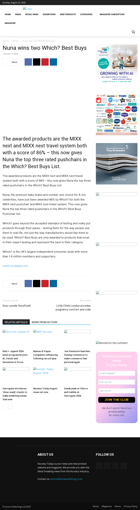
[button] (133, 32)
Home (6, 40)
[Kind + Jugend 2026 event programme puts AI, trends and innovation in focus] (16, 339)
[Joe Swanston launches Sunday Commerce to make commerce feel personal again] (77, 339)
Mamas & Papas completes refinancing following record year (45, 355)
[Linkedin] (120, 3)
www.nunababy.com (15, 266)
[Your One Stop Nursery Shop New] (116, 134)
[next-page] (10, 406)
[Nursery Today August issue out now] (46, 376)
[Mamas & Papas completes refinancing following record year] (46, 339)
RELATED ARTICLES (16, 322)
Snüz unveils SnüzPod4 (16, 305)
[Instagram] (125, 3)
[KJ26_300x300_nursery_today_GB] (116, 85)
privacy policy (116, 411)
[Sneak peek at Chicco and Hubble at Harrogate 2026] (77, 376)
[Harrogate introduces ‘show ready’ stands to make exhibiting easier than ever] (16, 376)
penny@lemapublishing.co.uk (66, 479)
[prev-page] (5, 406)
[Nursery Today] (27, 9)
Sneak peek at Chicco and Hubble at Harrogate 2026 (76, 392)
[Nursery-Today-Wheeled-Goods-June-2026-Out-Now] (116, 293)
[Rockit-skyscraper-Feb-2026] (116, 245)
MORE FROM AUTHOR (44, 322)
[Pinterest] (45, 62)
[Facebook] (135, 3)
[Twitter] (130, 3)
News (15, 40)
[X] (36, 62)
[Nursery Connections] (116, 183)
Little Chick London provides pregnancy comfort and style (73, 307)
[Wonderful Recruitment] (112, 343)
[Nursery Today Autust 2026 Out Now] (116, 195)
